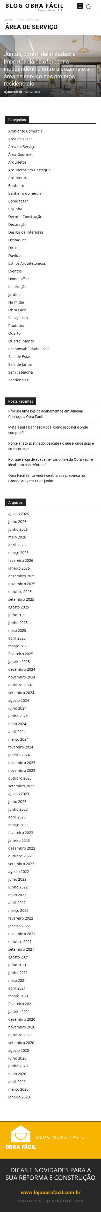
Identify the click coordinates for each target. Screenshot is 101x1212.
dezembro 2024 (21, 669)
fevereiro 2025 (20, 653)
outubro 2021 (20, 941)
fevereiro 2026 (20, 560)
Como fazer (18, 201)
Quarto (14, 333)
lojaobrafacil (13, 92)
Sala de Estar (19, 356)
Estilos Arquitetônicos (27, 263)
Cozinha (15, 208)
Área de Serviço (21, 146)
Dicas (13, 247)
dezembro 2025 (21, 575)
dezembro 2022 (21, 848)
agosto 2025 (18, 607)
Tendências (18, 379)
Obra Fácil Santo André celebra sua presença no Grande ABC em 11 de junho (46, 478)
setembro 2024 (21, 692)
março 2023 (18, 824)
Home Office (19, 278)
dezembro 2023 (21, 762)
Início (9, 19)
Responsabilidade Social (29, 348)
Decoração (17, 224)
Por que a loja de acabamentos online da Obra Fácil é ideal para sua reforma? (50, 462)
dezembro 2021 (21, 933)
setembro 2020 (21, 1042)
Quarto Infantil (21, 341)
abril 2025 (17, 638)
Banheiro (16, 185)
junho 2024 (18, 715)
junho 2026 (18, 529)
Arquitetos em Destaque (29, 169)
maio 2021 (17, 980)
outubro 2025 (20, 591)
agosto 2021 (18, 957)
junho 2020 (18, 1065)
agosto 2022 (18, 871)
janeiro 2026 (19, 568)
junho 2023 (18, 809)
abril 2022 (17, 902)
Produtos (16, 325)
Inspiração (17, 286)
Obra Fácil (17, 309)
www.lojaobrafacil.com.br (51, 1192)
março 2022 (18, 910)
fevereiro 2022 (20, 918)
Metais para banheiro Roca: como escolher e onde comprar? (48, 430)
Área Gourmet (20, 154)
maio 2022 (17, 894)
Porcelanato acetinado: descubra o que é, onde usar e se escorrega (51, 446)
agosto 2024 (18, 700)
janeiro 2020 (19, 1097)
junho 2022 (18, 887)
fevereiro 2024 (20, 747)
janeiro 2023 (19, 840)
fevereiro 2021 (20, 1003)
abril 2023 (17, 817)
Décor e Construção (25, 216)
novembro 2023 (21, 770)
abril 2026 (17, 544)
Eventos (15, 271)
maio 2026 (17, 537)
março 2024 (18, 739)
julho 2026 (17, 521)
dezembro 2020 (21, 1019)
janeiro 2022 (19, 925)
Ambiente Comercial (26, 131)
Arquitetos (17, 162)
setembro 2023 (21, 785)
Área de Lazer (20, 138)
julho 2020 (17, 1058)
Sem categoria (20, 372)
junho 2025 (18, 622)
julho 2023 (17, 801)
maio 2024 (17, 723)
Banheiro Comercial (25, 193)
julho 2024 (17, 708)
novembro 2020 (21, 1027)
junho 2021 (18, 972)
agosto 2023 (18, 793)
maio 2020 (17, 1073)
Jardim (14, 294)
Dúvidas (15, 255)
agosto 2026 (18, 513)
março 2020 (18, 1089)
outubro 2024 (20, 684)
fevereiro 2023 (20, 832)
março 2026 (18, 552)
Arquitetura (18, 177)
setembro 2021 (21, 949)
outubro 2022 (20, 855)
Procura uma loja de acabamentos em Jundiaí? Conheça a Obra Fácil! (46, 414)
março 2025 (18, 645)
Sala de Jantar (20, 364)
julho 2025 (17, 614)
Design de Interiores (26, 232)
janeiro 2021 (19, 1011)
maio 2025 (17, 630)
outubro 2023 (20, 778)
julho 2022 (17, 879)
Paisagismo (18, 317)
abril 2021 (17, 988)
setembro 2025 (21, 599)
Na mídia (16, 302)
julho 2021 (17, 964)
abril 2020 (17, 1081)
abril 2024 (17, 731)
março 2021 (18, 995)
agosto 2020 (18, 1050)
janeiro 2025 (19, 661)
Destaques (17, 239)
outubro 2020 (20, 1034)
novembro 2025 (21, 583)
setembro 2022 (21, 863)
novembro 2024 (21, 677)
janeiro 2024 (19, 754)
